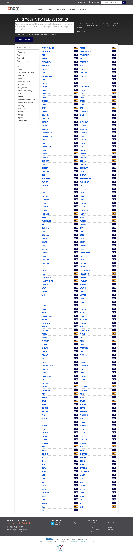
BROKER (45, 90)
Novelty (21, 106)
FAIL (43, 189)
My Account (95, 2)
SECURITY (45, 411)
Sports (20, 118)
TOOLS (82, 461)
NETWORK (46, 341)
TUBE (44, 471)
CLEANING (84, 122)
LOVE (44, 306)
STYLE (82, 436)
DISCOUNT (84, 168)
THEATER (83, 454)
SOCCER (83, 422)
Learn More (81, 31)
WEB (44, 489)
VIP (43, 482)
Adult (20, 69)
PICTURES (83, 355)
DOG (82, 171)
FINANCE (45, 200)
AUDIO (82, 65)
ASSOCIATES (46, 62)
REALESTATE (46, 376)
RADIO (82, 373)
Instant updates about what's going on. (67, 523)
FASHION (45, 196)
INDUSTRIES (84, 274)
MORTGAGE (84, 330)
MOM (82, 327)
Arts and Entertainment (27, 72)
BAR (43, 73)
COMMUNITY (47, 133)
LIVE (43, 298)
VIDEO (44, 478)
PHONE (45, 355)
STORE (82, 433)
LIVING (82, 298)
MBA (82, 316)
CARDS (82, 101)
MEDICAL (83, 320)
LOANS (83, 302)
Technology (22, 121)
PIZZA (44, 358)
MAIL (44, 309)
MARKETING (47, 316)
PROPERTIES (84, 366)
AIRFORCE (46, 51)
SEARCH (83, 408)
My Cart (82, 2)
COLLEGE (83, 129)
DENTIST (45, 161)
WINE (82, 493)
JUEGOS (45, 284)
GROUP (83, 246)
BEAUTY (83, 76)
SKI (43, 422)
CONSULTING (47, 136)
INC (43, 274)
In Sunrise (22, 55)
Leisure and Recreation (26, 100)
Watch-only (22, 52)
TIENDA (83, 457)
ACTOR (82, 48)
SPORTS (83, 429)
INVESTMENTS (47, 281)
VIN (81, 478)
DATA (44, 150)
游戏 (43, 510)
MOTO (44, 334)
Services (21, 112)
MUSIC (44, 337)
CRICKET (83, 147)
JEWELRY (83, 281)
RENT (82, 383)
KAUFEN (83, 284)
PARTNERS (84, 348)
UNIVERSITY (84, 471)
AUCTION (45, 65)
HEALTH (45, 253)
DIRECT (45, 168)
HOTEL (82, 267)
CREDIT (83, 143)
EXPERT (45, 185)
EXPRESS (83, 185)
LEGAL (82, 291)
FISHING (83, 203)
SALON (83, 401)
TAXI (81, 447)
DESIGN (83, 161)
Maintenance (111, 527)
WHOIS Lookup (95, 529)
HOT (44, 267)
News (92, 525)
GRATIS (44, 242)
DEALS (44, 154)
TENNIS (45, 454)
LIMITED (83, 295)
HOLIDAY (45, 260)
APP (43, 55)
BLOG (44, 83)
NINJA (44, 344)
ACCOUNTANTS (48, 48)
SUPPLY (45, 443)
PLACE (82, 358)
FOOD (44, 210)
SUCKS (44, 440)
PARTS (44, 351)
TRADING (83, 468)
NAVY (82, 337)
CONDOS (83, 133)
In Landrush (22, 58)
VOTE (44, 486)
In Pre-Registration (25, 61)
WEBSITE (83, 489)
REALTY (83, 376)
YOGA (44, 503)
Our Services (111, 525)
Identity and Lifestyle (25, 90)
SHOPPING (84, 415)
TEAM (44, 450)
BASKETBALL (47, 76)
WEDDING (46, 493)
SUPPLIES (83, 440)
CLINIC (44, 125)
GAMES (83, 224)
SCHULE (45, 408)
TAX (43, 447)
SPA (43, 429)
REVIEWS (83, 390)
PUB (81, 369)
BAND (82, 69)
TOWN (82, 464)
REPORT (45, 387)
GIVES (82, 231)
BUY (81, 94)
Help (8, 2)
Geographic (22, 87)
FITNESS (45, 207)
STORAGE (45, 433)
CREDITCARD (47, 147)
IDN (19, 94)
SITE (81, 418)
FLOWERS (83, 207)
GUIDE (44, 249)
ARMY (44, 58)
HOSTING (83, 263)
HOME (82, 260)
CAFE (44, 97)
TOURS (44, 464)
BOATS (82, 83)
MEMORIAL (46, 323)
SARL (44, 404)
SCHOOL (83, 404)
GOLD (44, 238)
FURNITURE (46, 221)
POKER (82, 362)
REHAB (82, 380)
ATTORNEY (84, 62)
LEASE (44, 291)
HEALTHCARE (85, 253)
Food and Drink (24, 81)
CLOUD (83, 125)
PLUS (44, 362)
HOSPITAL (46, 263)
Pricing (93, 527)
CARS (82, 104)
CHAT (82, 115)
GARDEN (45, 228)
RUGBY (45, 397)
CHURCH (45, 118)
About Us (93, 523)
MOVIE (82, 334)
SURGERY (83, 443)
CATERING (84, 111)
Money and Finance (25, 103)
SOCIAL (45, 426)
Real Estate (22, 109)
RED (43, 380)
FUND (82, 217)
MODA (44, 327)
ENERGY (83, 175)
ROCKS (82, 394)
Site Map (110, 529)
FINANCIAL (84, 200)
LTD (81, 306)
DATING (83, 150)
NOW (82, 344)
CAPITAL (45, 101)
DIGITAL (83, 164)
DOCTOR (45, 171)
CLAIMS (45, 122)
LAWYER (83, 288)
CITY (81, 118)
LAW (44, 288)
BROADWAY (84, 87)
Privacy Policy (82, 541)
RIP (43, 394)
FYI (43, 224)
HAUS (82, 249)
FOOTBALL (84, 210)
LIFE (43, 295)
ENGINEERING (85, 178)
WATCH (83, 486)
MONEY (45, 330)
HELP (44, 256)
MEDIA (44, 320)
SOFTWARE (84, 426)
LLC (43, 302)
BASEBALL (84, 73)
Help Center (15, 527)
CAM (82, 97)
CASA (44, 108)
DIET (44, 164)
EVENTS (45, 182)
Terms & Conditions (49, 34)
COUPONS (84, 140)
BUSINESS (46, 94)
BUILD (82, 90)
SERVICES (83, 411)
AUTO (44, 69)
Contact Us (111, 523)
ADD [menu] (75, 47)
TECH (82, 450)
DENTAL (83, 157)
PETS (82, 351)
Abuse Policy (90, 541)
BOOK (44, 87)
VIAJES (82, 475)
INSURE (83, 277)
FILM (82, 196)
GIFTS (44, 231)
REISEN (45, 383)
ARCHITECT (84, 55)
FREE (44, 217)
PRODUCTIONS (48, 366)
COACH (45, 129)
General (21, 84)
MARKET (83, 313)
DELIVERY (45, 157)
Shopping (21, 115)
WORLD (83, 496)
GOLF (82, 238)
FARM (82, 193)
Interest (21, 97)
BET (43, 80)
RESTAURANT (47, 390)
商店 (43, 507)
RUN (82, 397)
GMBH (82, 235)
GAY (81, 228)
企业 (81, 503)
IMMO (44, 270)
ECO (43, 175)
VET (43, 475)
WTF (81, 500)
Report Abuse (94, 532)
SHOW (44, 418)
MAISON (83, 309)
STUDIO (45, 436)
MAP (44, 313)
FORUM (83, 214)
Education (22, 78)
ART (81, 58)
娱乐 (81, 507)
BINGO (82, 80)
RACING (45, 373)
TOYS (44, 468)
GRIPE (44, 246)
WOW (44, 500)
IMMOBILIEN (85, 270)
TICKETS (45, 457)
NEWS (82, 341)
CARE (44, 104)
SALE (44, 401)
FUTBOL (83, 221)
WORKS (45, 496)
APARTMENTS (85, 51)
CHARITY (45, 115)
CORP (44, 140)
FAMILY (83, 189)
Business (21, 75)
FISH (44, 203)
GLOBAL (45, 235)
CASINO (45, 111)
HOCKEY (83, 256)
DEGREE (83, 154)
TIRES (44, 461)
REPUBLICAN (85, 387)
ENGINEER (46, 178)
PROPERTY (46, 369)
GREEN (82, 242)
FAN (43, 193)
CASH (82, 108)
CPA (43, 143)
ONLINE (45, 348)
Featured (21, 66)
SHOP (44, 415)
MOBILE (83, 323)
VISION (82, 482)
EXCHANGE (84, 182)
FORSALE (45, 214)
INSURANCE (46, 277)
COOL (82, 136)
